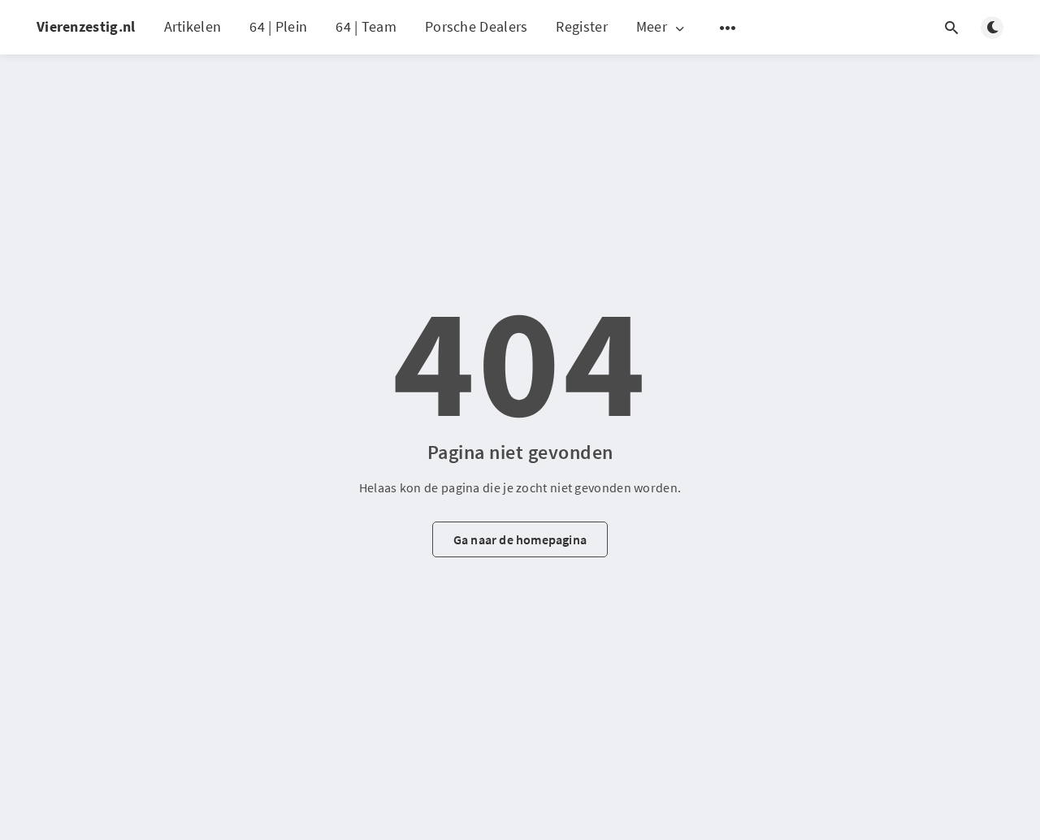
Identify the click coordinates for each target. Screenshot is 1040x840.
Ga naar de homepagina (520, 539)
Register (581, 26)
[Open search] (951, 28)
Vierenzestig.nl (86, 26)
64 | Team (366, 26)
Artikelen (193, 26)
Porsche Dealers (476, 26)
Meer (651, 27)
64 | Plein (278, 26)
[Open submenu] (728, 28)
